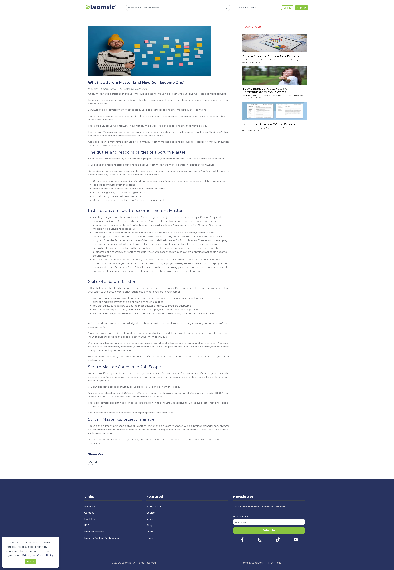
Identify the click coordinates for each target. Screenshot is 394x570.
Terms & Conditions (252, 562)
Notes (149, 537)
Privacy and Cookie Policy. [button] (38, 555)
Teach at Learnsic (247, 7)
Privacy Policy (274, 562)
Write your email (242, 516)
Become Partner (94, 531)
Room (150, 531)
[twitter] (96, 462)
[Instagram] (260, 541)
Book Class (90, 519)
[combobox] (173, 8)
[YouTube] (296, 541)
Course (150, 512)
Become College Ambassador (102, 537)
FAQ (87, 525)
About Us (89, 506)
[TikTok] (278, 541)
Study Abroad (154, 506)
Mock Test (152, 519)
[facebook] (90, 462)
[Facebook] (242, 541)
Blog (149, 525)
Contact (89, 512)
